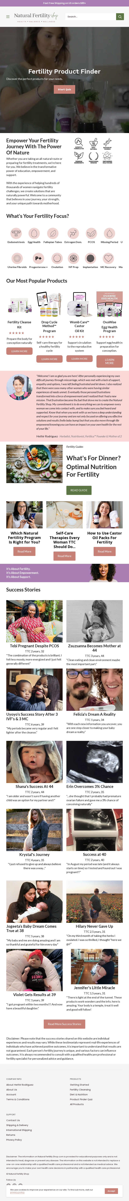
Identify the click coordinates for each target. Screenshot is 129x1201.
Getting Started (79, 1084)
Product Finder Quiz (81, 1099)
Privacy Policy (14, 1139)
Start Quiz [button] (64, 89)
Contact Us (13, 1120)
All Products (77, 1104)
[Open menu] (7, 16)
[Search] (120, 16)
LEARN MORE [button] (19, 351)
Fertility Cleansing (80, 1089)
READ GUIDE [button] (78, 490)
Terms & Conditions (17, 1099)
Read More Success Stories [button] (64, 1024)
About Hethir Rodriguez (19, 1084)
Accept (111, 1191)
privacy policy (17, 1192)
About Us (11, 1089)
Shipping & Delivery (17, 1125)
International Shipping (19, 1130)
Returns (10, 1135)
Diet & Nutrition (79, 1094)
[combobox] (90, 16)
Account (11, 1094)
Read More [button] (24, 551)
